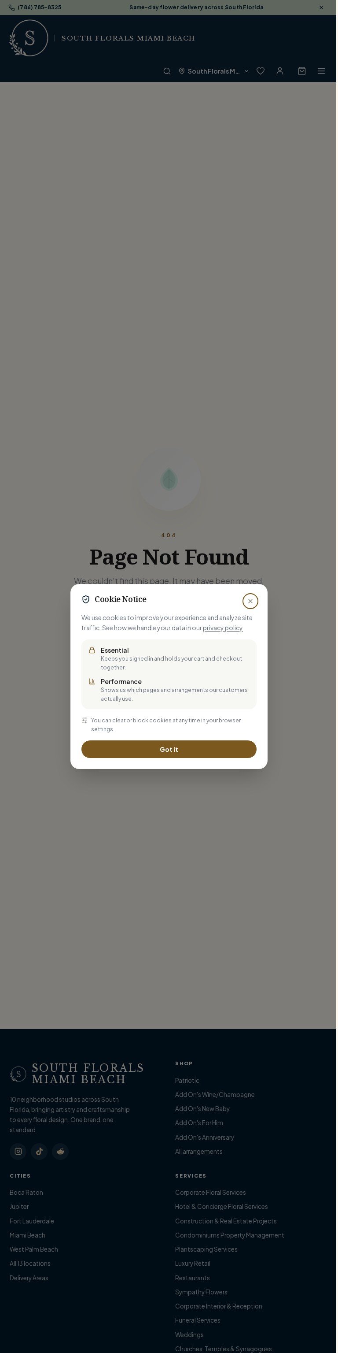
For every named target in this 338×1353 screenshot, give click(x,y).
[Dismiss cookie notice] (250, 601)
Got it (169, 749)
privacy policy (223, 628)
